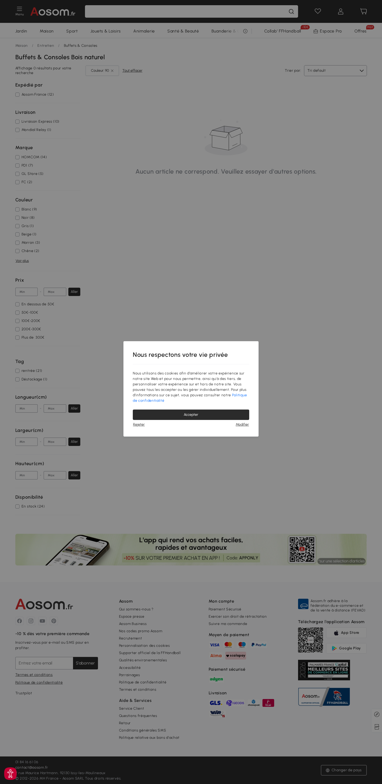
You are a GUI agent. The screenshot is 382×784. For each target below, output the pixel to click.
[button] (10, 773)
